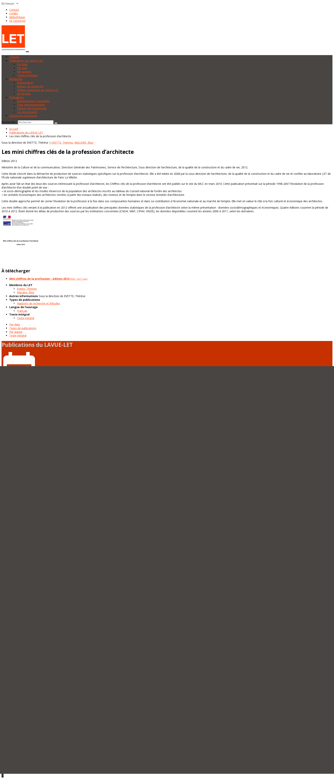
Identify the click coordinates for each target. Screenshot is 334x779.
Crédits (13, 13)
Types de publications (22, 328)
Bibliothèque (17, 17)
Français (22, 311)
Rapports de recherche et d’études (38, 303)
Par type (22, 68)
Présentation (25, 82)
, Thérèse (62, 142)
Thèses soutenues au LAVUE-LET (38, 90)
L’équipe (14, 57)
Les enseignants (27, 112)
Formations (16, 97)
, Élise (83, 142)
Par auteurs (24, 71)
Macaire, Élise (25, 292)
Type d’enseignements (31, 105)
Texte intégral (25, 318)
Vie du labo (24, 93)
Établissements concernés (33, 101)
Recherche (15, 79)
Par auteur (15, 332)
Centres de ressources (23, 116)
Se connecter (17, 21)
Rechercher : (9, 122)
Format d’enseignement (32, 108)
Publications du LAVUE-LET (26, 60)
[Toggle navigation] (27, 51)
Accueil (13, 129)
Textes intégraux (27, 75)
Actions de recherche (30, 86)
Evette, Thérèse (27, 289)
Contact (14, 10)
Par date (22, 64)
